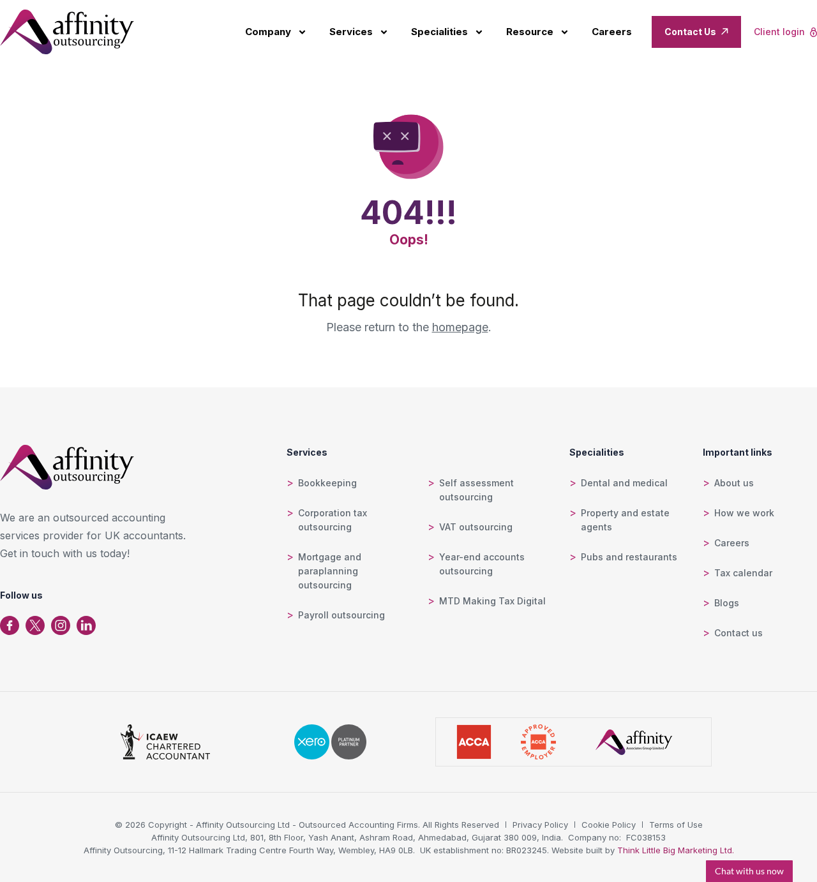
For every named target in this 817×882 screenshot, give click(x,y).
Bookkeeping (327, 482)
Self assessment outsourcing (476, 489)
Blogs (726, 602)
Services (351, 32)
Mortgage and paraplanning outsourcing (329, 570)
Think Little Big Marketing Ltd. (675, 850)
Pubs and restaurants (629, 556)
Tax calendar (743, 572)
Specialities (439, 32)
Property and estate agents (625, 519)
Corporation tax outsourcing (332, 519)
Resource (529, 32)
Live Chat (749, 871)
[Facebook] (9, 625)
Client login (779, 31)
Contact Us (690, 31)
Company (268, 32)
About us (734, 482)
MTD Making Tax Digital (492, 600)
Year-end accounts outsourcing (482, 563)
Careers (612, 32)
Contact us (738, 632)
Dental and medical (624, 482)
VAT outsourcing (476, 526)
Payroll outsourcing (341, 614)
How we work (744, 512)
